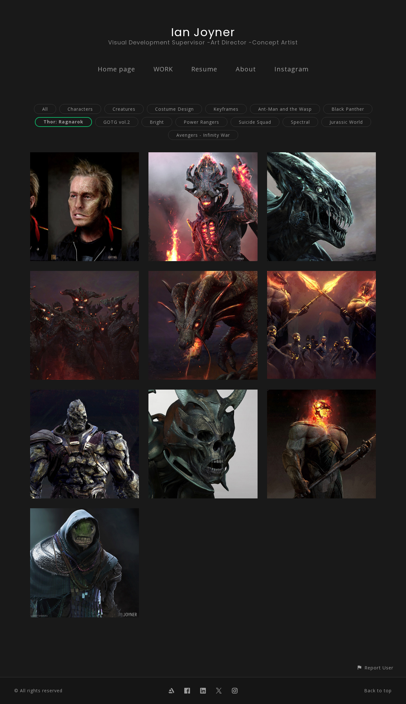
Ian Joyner (203, 32)
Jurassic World (346, 122)
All (45, 109)
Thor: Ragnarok (63, 122)
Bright (157, 122)
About (246, 69)
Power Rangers (201, 122)
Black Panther (347, 109)
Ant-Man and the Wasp (285, 109)
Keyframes (226, 109)
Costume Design (174, 109)
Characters (80, 109)
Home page (116, 69)
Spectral (300, 122)
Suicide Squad (255, 122)
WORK (163, 69)
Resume (204, 69)
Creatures (124, 109)
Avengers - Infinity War (203, 135)
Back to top (378, 691)
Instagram (291, 69)
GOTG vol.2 (116, 122)
